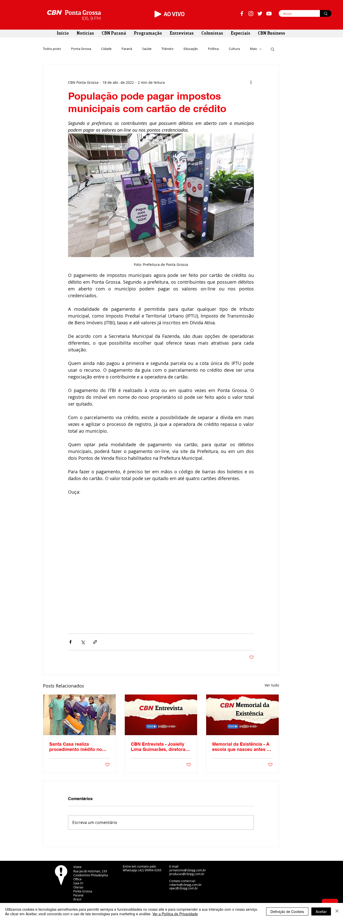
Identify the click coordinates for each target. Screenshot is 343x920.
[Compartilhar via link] (95, 642)
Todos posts (52, 49)
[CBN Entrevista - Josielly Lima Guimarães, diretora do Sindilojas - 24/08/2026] (161, 715)
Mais (253, 49)
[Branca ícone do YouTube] (269, 13)
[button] (272, 49)
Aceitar (321, 911)
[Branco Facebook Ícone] (242, 13)
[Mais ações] (251, 82)
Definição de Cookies (287, 911)
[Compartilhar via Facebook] (70, 642)
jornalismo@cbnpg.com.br (187, 870)
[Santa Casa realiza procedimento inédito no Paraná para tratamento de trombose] (79, 715)
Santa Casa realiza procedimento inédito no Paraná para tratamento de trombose (77, 746)
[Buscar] (325, 13)
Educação (191, 49)
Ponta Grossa (81, 49)
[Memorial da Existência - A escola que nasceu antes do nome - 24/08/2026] (242, 715)
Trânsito (167, 49)
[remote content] (161, 558)
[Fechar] (337, 911)
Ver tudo (272, 685)
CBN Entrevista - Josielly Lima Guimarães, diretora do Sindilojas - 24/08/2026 (158, 746)
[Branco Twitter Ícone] (260, 13)
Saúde (146, 49)
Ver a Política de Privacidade (175, 913)
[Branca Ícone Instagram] (251, 13)
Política (213, 49)
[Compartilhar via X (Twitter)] (82, 642)
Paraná (127, 49)
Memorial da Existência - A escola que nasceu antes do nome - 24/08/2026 (242, 746)
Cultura (234, 49)
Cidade (106, 49)
